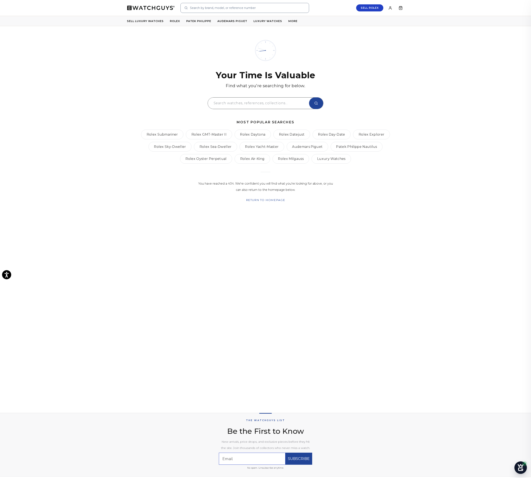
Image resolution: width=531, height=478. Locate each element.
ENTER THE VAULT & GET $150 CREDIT (213, 284)
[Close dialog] (170, 187)
